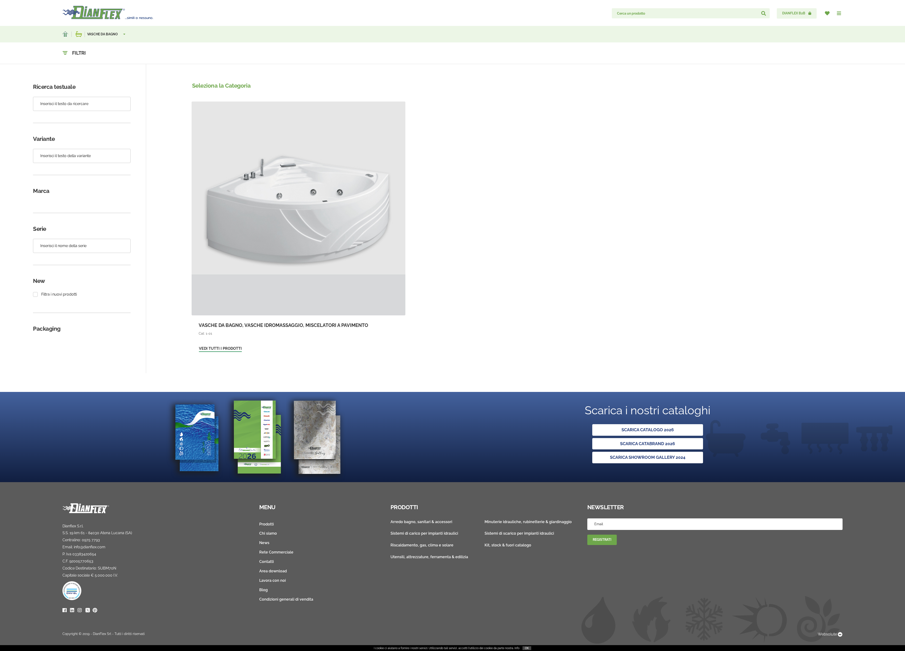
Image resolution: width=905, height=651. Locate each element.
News (264, 543)
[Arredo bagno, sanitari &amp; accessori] (78, 34)
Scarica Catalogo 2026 (647, 429)
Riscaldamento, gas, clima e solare (422, 545)
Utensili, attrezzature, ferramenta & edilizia (429, 557)
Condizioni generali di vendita (286, 599)
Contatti (266, 561)
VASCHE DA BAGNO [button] (103, 34)
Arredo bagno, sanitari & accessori (421, 522)
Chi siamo (268, 533)
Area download (273, 571)
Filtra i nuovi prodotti (59, 294)
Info (516, 648)
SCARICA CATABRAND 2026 (647, 443)
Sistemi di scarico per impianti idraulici (519, 533)
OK (527, 648)
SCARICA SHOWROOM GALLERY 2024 (647, 457)
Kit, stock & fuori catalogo (508, 545)
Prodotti (266, 524)
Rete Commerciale (276, 552)
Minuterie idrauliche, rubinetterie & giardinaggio (528, 522)
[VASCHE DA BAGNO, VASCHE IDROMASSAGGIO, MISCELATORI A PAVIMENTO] (298, 229)
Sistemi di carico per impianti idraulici (424, 533)
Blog (263, 590)
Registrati (602, 539)
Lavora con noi (272, 580)
